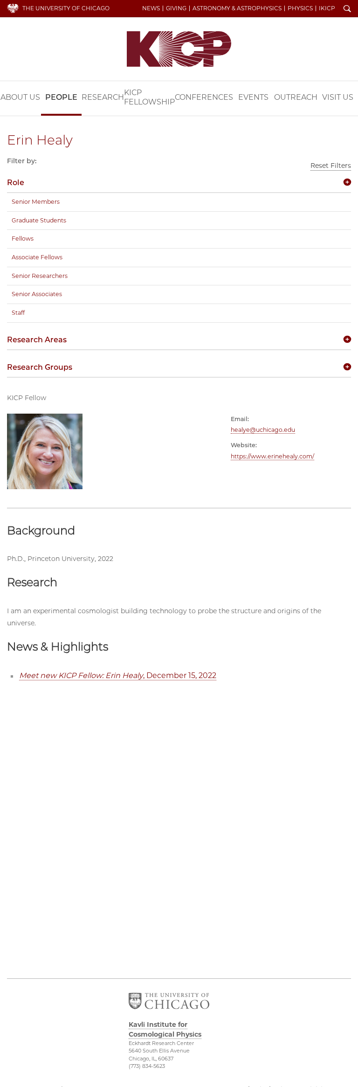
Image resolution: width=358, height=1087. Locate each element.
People (61, 97)
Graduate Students (39, 220)
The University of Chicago (66, 8)
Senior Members (36, 201)
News (151, 8)
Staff (18, 312)
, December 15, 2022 (117, 675)
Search (347, 9)
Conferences (204, 97)
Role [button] (15, 182)
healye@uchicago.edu (263, 429)
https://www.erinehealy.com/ (272, 456)
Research (103, 97)
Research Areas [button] (37, 339)
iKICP (327, 8)
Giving (176, 8)
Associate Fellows (37, 257)
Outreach (295, 97)
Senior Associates (37, 294)
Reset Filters (330, 165)
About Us (20, 97)
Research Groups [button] (39, 367)
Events (253, 97)
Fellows (23, 238)
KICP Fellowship (149, 97)
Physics (300, 8)
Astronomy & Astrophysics (237, 8)
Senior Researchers (40, 275)
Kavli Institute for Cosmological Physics (179, 49)
